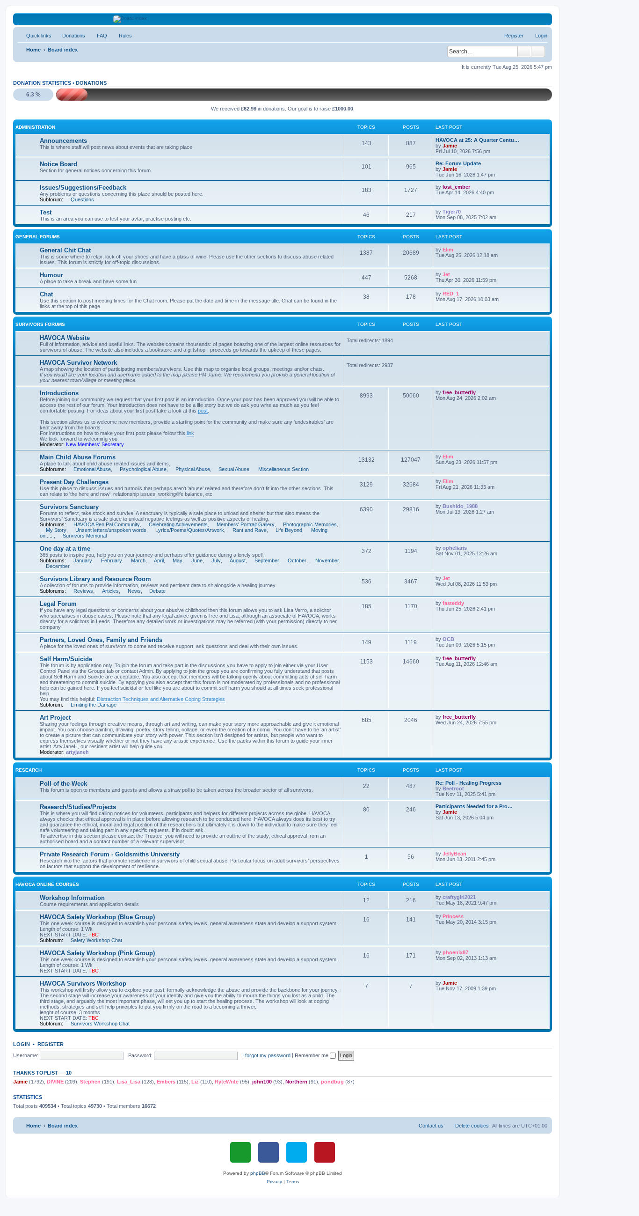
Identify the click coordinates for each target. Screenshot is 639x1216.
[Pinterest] (324, 1152)
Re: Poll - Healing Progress (468, 783)
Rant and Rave (249, 530)
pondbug (332, 1081)
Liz (195, 1081)
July (216, 560)
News (134, 591)
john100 (262, 1081)
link (190, 433)
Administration (35, 127)
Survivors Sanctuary (69, 506)
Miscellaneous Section (283, 469)
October (297, 560)
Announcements (63, 140)
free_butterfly (459, 392)
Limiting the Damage (93, 704)
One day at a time (65, 548)
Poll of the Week (63, 783)
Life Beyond (289, 530)
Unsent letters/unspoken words (110, 530)
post (203, 410)
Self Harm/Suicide (66, 659)
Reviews (83, 591)
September (266, 560)
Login (21, 1044)
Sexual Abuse (233, 469)
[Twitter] (296, 1152)
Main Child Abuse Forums (78, 457)
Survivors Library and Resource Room (95, 578)
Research (28, 770)
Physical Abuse (192, 469)
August (238, 560)
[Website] (240, 1152)
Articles (110, 591)
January (82, 560)
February (111, 560)
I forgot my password (266, 1055)
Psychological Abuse (143, 469)
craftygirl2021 (459, 897)
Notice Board (58, 164)
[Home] (282, 19)
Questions (82, 199)
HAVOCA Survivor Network (78, 362)
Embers (166, 1081)
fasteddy (453, 603)
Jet (446, 274)
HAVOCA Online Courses (47, 884)
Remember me (312, 1055)
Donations (91, 83)
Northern (296, 1081)
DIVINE (55, 1081)
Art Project (55, 717)
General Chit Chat (65, 250)
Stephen (90, 1081)
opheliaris (455, 548)
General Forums (37, 236)
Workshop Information (72, 897)
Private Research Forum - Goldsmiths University (110, 854)
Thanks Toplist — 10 (42, 1073)
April (159, 560)
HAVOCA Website (65, 337)
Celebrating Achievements (178, 524)
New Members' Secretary (95, 444)
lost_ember (456, 187)
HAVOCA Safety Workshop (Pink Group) (97, 953)
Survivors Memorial (85, 535)
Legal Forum (58, 603)
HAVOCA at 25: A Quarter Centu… (477, 140)
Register (50, 1044)
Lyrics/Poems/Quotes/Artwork (189, 530)
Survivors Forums (40, 324)
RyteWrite (227, 1081)
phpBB (257, 1173)
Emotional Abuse (92, 469)
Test (45, 212)
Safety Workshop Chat (96, 940)
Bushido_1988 (460, 506)
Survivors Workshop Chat (100, 1023)
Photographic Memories (310, 524)
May (177, 560)
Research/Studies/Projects (78, 807)
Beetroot (453, 788)
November (327, 560)
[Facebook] (268, 1152)
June (197, 560)
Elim (448, 249)
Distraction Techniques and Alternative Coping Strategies (161, 699)
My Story (56, 530)
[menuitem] (69, 35)
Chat (46, 294)
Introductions (59, 393)
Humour (51, 275)
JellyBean (454, 853)
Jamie (450, 145)
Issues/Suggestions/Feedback (83, 187)
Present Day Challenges (74, 482)
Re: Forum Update (458, 163)
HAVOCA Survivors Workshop (83, 983)
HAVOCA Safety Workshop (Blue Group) (97, 917)
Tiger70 (452, 211)
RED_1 (451, 293)
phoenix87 (455, 952)
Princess (453, 916)
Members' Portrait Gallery (246, 524)
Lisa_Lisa (128, 1081)
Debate (157, 591)
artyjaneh (77, 752)
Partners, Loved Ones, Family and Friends (101, 639)
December (58, 566)
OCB (448, 639)
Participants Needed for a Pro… (474, 806)
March (138, 560)
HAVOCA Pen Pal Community (106, 524)
